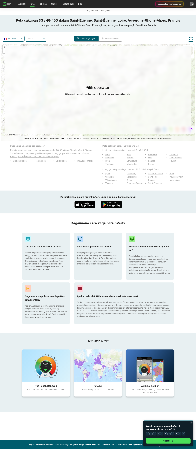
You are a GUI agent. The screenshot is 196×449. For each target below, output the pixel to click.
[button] (5, 47)
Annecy (130, 180)
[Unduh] (84, 204)
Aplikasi (21, 4)
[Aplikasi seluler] (150, 366)
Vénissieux (132, 177)
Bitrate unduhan (112, 38)
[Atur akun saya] (191, 4)
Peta (32, 4)
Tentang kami (67, 4)
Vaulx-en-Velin (176, 177)
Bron (171, 173)
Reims (151, 164)
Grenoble (109, 177)
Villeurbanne (111, 180)
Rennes (151, 161)
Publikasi (43, 4)
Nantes (130, 157)
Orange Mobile (20, 161)
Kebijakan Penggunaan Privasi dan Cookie (88, 444)
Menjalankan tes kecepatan (169, 4)
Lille (150, 157)
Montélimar (174, 180)
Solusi (54, 4)
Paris (107, 154)
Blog (80, 4)
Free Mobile (40, 161)
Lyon (107, 161)
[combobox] (13, 39)
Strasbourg (132, 161)
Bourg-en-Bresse (135, 183)
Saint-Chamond (155, 183)
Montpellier (132, 164)
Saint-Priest (153, 177)
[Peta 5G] (98, 365)
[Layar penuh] (191, 39)
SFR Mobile (61, 161)
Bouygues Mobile (85, 161)
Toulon (172, 161)
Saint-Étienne (175, 157)
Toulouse (109, 164)
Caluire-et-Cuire (155, 173)
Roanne (151, 180)
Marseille (109, 157)
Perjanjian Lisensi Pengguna (141, 444)
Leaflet (27, 138)
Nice (129, 154)
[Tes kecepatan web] (46, 365)
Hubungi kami (31, 317)
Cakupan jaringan (88, 38)
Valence (109, 183)
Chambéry (131, 173)
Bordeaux (152, 154)
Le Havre (173, 154)
